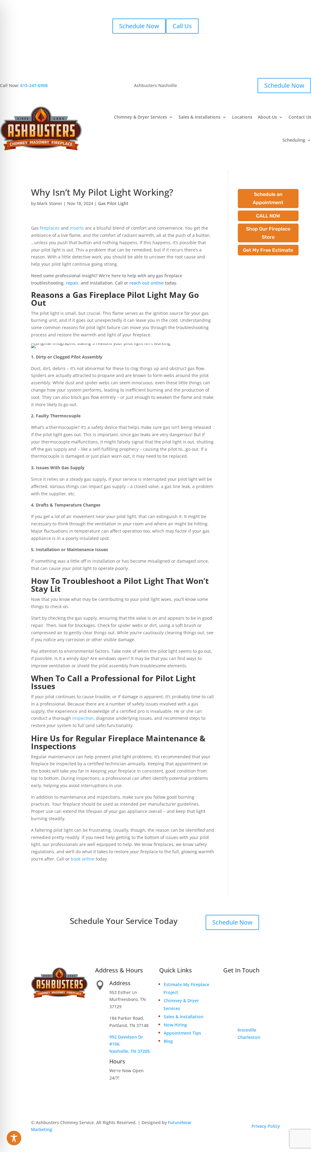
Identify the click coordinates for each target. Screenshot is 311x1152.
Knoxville (247, 1030)
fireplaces (50, 228)
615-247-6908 (34, 85)
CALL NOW (268, 216)
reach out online (146, 283)
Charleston (249, 1037)
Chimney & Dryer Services (140, 117)
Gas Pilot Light (113, 203)
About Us (267, 117)
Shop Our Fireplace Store (268, 233)
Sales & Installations (199, 117)
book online (82, 859)
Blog (168, 1041)
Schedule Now (139, 26)
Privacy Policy (265, 1126)
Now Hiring (175, 1025)
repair (72, 283)
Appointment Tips (182, 1033)
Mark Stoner (49, 203)
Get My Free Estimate (268, 250)
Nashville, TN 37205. (130, 1051)
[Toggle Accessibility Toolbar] (14, 1138)
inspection (83, 718)
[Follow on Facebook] (228, 1049)
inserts (77, 228)
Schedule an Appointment (268, 198)
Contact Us (252, 996)
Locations (242, 117)
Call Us (182, 26)
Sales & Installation (183, 1016)
